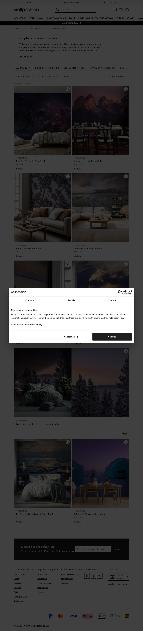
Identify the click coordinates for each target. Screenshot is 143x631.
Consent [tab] (29, 300)
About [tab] (113, 300)
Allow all (112, 337)
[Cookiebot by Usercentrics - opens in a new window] (120, 292)
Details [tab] (71, 300)
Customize (69, 337)
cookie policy (35, 324)
